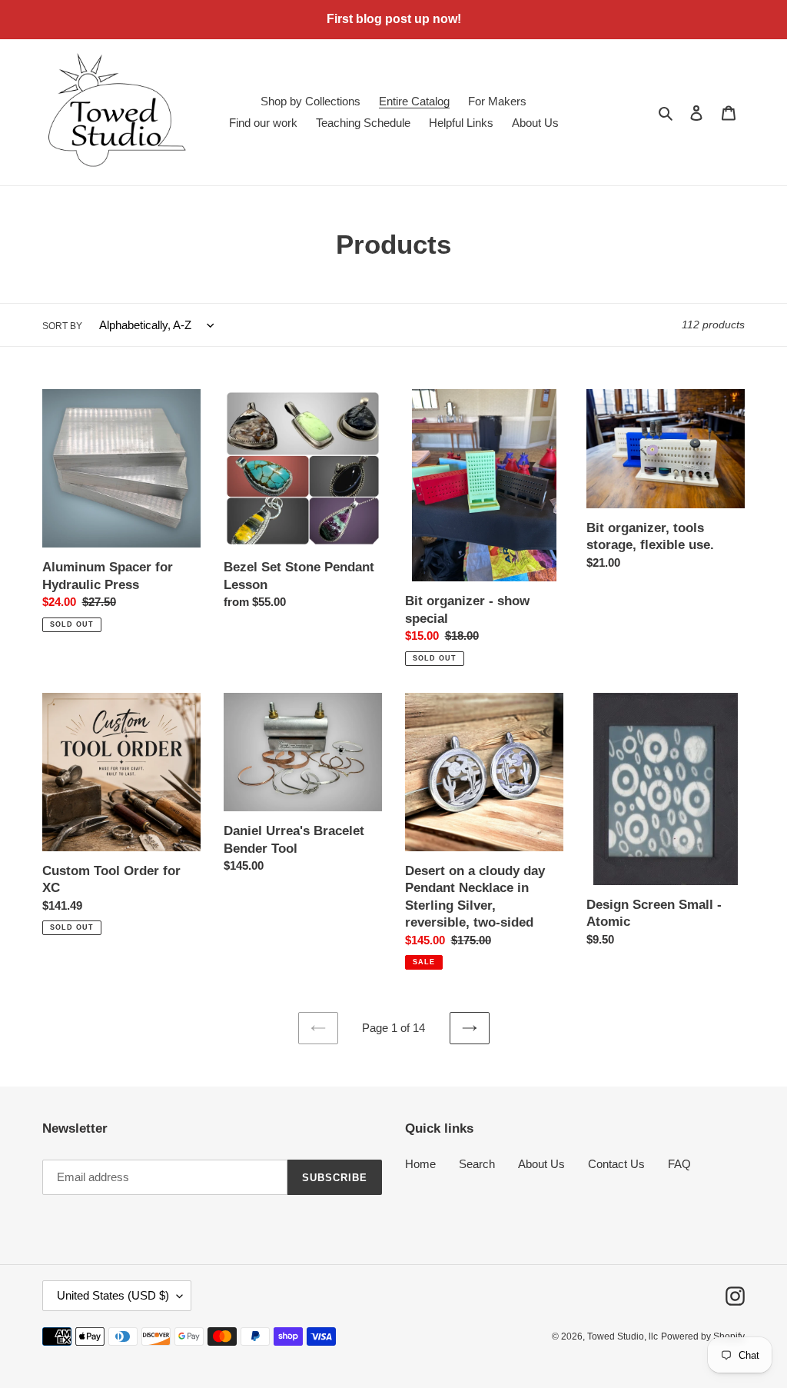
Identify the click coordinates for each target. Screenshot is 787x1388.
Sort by (62, 326)
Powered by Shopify (703, 1336)
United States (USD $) (113, 1295)
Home (420, 1163)
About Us (541, 1163)
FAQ (679, 1163)
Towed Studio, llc (622, 1336)
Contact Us (616, 1163)
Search (477, 1163)
